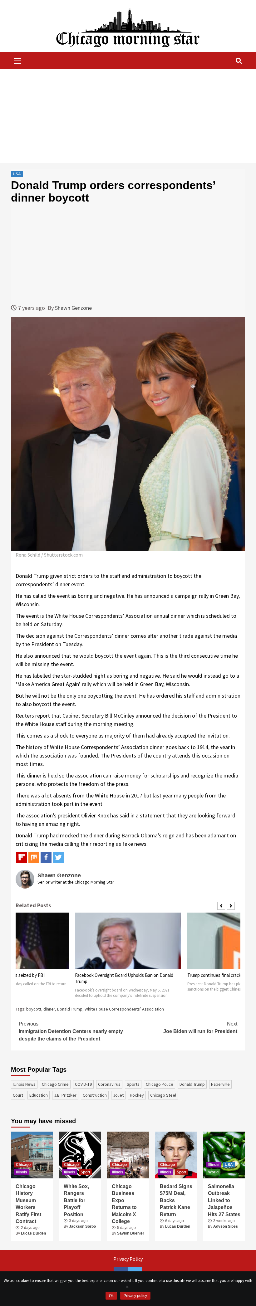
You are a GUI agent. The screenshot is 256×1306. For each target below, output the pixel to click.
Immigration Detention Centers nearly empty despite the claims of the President (71, 1031)
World (213, 1172)
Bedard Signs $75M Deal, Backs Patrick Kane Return (176, 1200)
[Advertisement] (128, 116)
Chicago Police (159, 1084)
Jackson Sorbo (82, 1226)
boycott (33, 1009)
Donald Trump (69, 1009)
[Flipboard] (21, 857)
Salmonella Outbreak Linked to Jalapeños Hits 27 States (224, 1200)
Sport (85, 1172)
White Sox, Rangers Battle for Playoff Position (76, 1200)
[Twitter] (58, 857)
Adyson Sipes (225, 1226)
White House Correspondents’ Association (124, 1009)
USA (17, 174)
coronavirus (109, 1084)
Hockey (137, 1095)
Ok (111, 1296)
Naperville (220, 1084)
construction (95, 1095)
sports (133, 1084)
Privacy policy (135, 1296)
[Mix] (33, 857)
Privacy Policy (128, 1259)
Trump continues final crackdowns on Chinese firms (125, 975)
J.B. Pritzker (65, 1095)
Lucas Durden (33, 1233)
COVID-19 (83, 1084)
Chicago (23, 1164)
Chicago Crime (55, 1084)
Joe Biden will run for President (200, 1027)
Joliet (118, 1095)
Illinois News (24, 1084)
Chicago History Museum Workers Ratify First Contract (28, 1204)
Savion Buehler (130, 1233)
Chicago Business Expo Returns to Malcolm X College (124, 1204)
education (38, 1095)
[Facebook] (46, 857)
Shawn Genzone (73, 307)
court (18, 1095)
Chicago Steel (163, 1095)
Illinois (21, 1172)
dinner (49, 1009)
